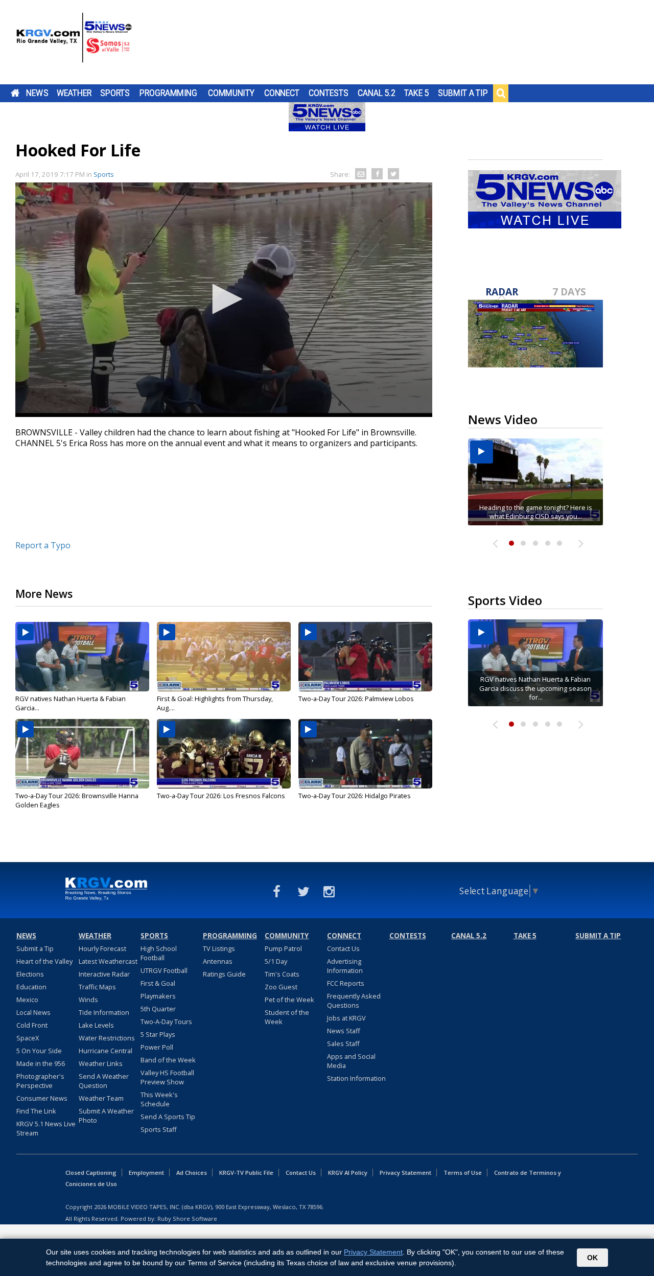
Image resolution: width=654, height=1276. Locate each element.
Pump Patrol (283, 948)
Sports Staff (159, 1129)
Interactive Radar (104, 974)
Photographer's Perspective (40, 1081)
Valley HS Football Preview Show (167, 1077)
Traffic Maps (97, 986)
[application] (223, 299)
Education (31, 986)
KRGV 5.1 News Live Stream (46, 1128)
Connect (281, 93)
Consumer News (41, 1098)
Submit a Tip (462, 93)
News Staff (343, 1030)
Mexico (27, 999)
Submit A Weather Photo (106, 1115)
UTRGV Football (164, 970)
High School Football (159, 953)
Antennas (217, 961)
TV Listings (219, 948)
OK (592, 1258)
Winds (88, 999)
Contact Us (343, 948)
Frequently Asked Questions (354, 1000)
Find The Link (36, 1111)
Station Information (356, 1078)
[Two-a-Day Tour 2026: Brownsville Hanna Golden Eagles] (82, 753)
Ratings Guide (224, 974)
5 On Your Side (39, 1050)
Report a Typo (43, 545)
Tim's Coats (282, 974)
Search (500, 93)
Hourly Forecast (102, 948)
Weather (74, 93)
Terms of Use (462, 1172)
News (37, 93)
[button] (223, 298)
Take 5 (416, 93)
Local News (33, 1012)
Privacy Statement (405, 1172)
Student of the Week (287, 1017)
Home (15, 93)
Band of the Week (168, 1059)
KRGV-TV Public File (246, 1172)
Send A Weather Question (104, 1081)
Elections (30, 974)
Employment (146, 1172)
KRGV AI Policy (347, 1172)
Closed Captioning (90, 1172)
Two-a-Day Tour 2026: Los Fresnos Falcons (221, 795)
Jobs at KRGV (346, 1018)
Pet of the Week (289, 999)
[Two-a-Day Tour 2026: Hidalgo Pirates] (365, 753)
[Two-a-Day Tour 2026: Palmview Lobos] (365, 656)
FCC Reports (345, 983)
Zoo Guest (281, 986)
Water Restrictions (107, 1037)
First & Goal (158, 983)
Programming (168, 93)
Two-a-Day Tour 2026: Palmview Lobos (356, 698)
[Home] (74, 43)
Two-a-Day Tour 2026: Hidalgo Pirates (354, 795)
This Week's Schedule (159, 1099)
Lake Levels (96, 1025)
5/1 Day (276, 961)
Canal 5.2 (376, 93)
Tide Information (104, 1012)
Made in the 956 (40, 1063)
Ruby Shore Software (187, 1218)
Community (231, 93)
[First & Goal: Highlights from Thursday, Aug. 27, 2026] (224, 656)
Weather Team (101, 1098)
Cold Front (32, 1025)
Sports (115, 93)
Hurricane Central (105, 1050)
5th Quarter (158, 1008)
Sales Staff (343, 1043)
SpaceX (27, 1037)
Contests (328, 93)
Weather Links (101, 1063)
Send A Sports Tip (168, 1116)
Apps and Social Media (351, 1061)
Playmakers (158, 996)
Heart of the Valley (44, 961)
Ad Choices (191, 1172)
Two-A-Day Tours (166, 1021)
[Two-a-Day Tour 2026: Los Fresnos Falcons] (224, 753)
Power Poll (157, 1047)
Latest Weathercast (108, 961)
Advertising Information (345, 966)
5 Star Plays (158, 1034)
